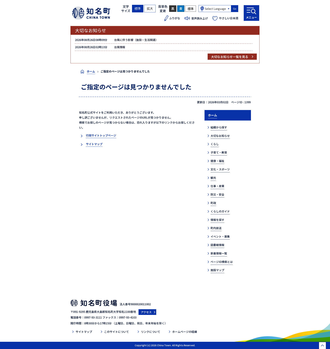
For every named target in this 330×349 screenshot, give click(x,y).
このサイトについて (116, 332)
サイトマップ (94, 144)
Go (234, 8)
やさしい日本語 (228, 18)
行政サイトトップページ (101, 135)
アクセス (146, 312)
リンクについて (150, 332)
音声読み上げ (199, 18)
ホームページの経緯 (184, 332)
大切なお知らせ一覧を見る (229, 56)
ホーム (91, 71)
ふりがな (174, 18)
